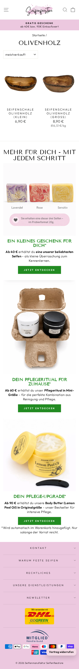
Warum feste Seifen (39, 560)
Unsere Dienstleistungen (38, 585)
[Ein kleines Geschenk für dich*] (39, 199)
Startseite (38, 35)
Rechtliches (38, 572)
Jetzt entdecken (39, 269)
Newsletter (38, 597)
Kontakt (38, 547)
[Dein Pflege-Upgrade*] (39, 455)
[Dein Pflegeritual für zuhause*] (39, 327)
